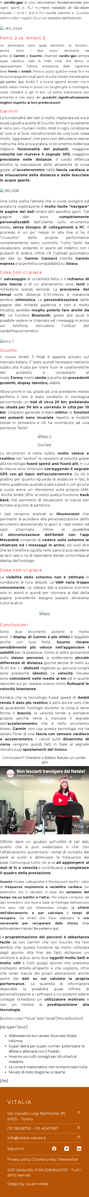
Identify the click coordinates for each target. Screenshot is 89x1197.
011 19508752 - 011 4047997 (32, 1128)
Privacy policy (19, 1159)
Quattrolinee (37, 1184)
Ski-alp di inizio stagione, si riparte (37, 1072)
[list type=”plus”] (14, 1027)
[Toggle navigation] (77, 12)
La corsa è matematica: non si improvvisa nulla (48, 1067)
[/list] (4, 1081)
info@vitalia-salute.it (26, 1138)
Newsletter (69, 1159)
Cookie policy (45, 1159)
